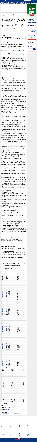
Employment (28, 425)
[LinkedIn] (15, 439)
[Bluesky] (19, 439)
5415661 (2, 334)
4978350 (2, 316)
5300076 (2, 327)
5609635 (2, 359)
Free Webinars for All (31, 25)
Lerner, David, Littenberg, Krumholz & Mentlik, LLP (9, 410)
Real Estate (19, 424)
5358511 (2, 329)
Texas (10, 434)
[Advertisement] (14, 8)
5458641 (2, 342)
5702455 (2, 361)
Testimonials (28, 434)
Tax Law (19, 425)
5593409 (2, 358)
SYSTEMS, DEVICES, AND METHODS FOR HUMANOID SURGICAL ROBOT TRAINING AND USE (13, 29)
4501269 (2, 293)
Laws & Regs (17, 2)
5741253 (2, 362)
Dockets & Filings (3, 434)
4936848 (2, 313)
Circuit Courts (2, 432)
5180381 (2, 323)
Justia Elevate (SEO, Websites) (30, 431)
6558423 (2, 365)
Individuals (11, 419)
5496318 (2, 348)
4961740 (2, 315)
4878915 (2, 308)
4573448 (2, 297)
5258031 (2, 325)
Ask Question (31, 22)
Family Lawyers (2, 424)
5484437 (2, 345)
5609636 (2, 360)
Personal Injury (11, 425)
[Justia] (3, 0)
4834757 (2, 306)
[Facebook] (17, 439)
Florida (10, 432)
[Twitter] (20, 439)
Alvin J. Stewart (7, 409)
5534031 (2, 351)
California (11, 431)
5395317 (2, 331)
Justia (1, 3)
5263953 (2, 326)
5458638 (2, 341)
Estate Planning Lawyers (3, 423)
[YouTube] (16, 439)
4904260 (2, 309)
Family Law (11, 424)
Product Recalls (20, 431)
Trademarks (19, 433)
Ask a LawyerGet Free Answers (31, 19)
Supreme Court (2, 431)
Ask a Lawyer (5, 2)
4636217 (2, 299)
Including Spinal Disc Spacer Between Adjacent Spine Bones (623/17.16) (14, 413)
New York (11, 433)
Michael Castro (5, 408)
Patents (3, 3)
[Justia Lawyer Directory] (21, 439)
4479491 (2, 291)
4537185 (2, 294)
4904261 (2, 310)
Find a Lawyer (2, 2)
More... (1, 426)
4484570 (2, 292)
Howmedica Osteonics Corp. (7, 15)
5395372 (2, 332)
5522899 (2, 350)
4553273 (2, 296)
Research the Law (10, 2)
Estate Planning (11, 423)
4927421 (2, 311)
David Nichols (19, 408)
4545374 (2, 295)
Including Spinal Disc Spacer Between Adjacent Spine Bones (9, 3)
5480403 (2, 344)
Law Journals (28, 423)
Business (19, 419)
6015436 (2, 364)
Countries (19, 434)
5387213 (2, 330)
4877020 (2, 307)
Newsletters (20, 2)
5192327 (2, 324)
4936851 (2, 314)
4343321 (2, 289)
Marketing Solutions (24, 2)
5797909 (2, 363)
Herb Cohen (12, 408)
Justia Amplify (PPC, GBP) (30, 432)
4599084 (2, 298)
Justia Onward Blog (29, 433)
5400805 (2, 333)
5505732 (2, 349)
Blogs (28, 424)
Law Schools (13, 2)
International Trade (20, 423)
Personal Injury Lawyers (3, 425)
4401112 (2, 290)
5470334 (2, 343)
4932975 (2, 312)
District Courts (2, 433)
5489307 (2, 346)
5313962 (2, 328)
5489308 (2, 347)
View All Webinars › (32, 39)
